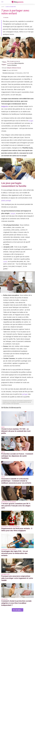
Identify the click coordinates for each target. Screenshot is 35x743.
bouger (30, 120)
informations (5, 574)
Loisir (2, 6)
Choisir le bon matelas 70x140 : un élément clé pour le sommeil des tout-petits (16, 431)
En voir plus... (17, 610)
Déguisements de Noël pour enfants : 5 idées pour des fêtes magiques (16, 529)
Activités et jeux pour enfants (10, 526)
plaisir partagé (6, 200)
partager (25, 394)
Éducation (4, 599)
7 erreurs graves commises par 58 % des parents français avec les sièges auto (15, 506)
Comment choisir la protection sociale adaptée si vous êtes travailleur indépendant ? (16, 603)
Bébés (3, 427)
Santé (3, 452)
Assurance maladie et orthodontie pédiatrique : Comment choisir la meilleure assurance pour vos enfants (16, 481)
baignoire (4, 106)
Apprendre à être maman (8, 501)
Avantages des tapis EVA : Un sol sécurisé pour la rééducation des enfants (14, 553)
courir (5, 261)
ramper (13, 213)
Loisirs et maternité (11, 6)
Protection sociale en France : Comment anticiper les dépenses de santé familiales (17, 456)
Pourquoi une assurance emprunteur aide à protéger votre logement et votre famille (17, 578)
